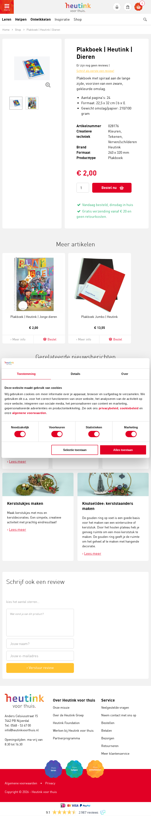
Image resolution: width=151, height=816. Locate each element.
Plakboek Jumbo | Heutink (99, 317)
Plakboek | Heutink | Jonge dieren (33, 317)
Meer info (18, 339)
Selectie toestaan (75, 450)
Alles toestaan (123, 450)
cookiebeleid (129, 408)
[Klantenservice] (127, 7)
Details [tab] (75, 373)
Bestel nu (109, 187)
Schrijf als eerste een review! (95, 71)
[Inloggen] (117, 7)
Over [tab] (124, 373)
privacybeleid (108, 408)
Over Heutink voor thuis (74, 700)
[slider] (19, 592)
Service (108, 700)
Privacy (50, 783)
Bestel (52, 339)
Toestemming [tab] (26, 373)
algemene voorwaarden (29, 412)
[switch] (57, 434)
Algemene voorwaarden (21, 783)
